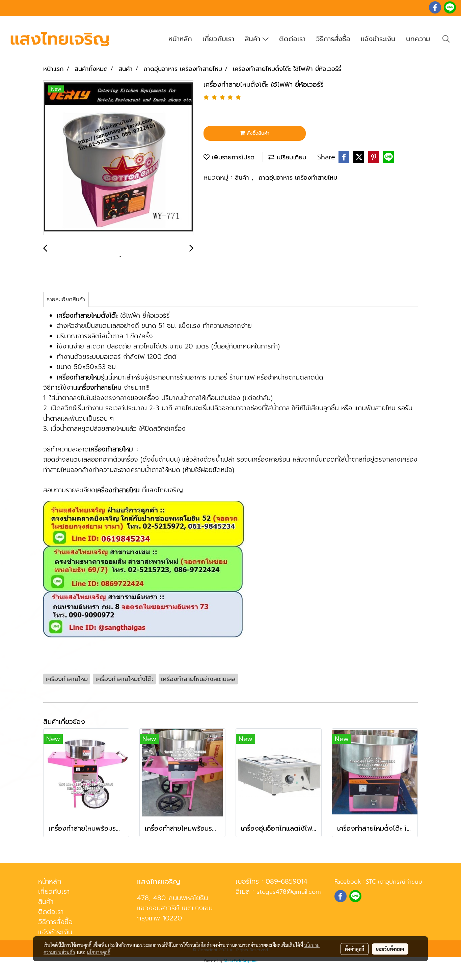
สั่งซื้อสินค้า (257, 133)
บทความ (418, 39)
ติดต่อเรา (292, 39)
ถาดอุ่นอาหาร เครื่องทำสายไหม (298, 177)
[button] (446, 38)
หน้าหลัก (180, 39)
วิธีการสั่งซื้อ (333, 39)
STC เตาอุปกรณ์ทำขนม (394, 881)
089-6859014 (286, 881)
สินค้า (254, 39)
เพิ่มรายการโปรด (232, 157)
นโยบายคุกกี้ (98, 952)
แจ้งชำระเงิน (378, 39)
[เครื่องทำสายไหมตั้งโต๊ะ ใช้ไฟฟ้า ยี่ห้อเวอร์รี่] (118, 158)
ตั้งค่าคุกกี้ (354, 949)
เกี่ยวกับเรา (218, 39)
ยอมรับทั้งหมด (390, 949)
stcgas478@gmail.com (288, 891)
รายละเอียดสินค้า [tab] (66, 299)
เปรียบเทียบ (290, 157)
